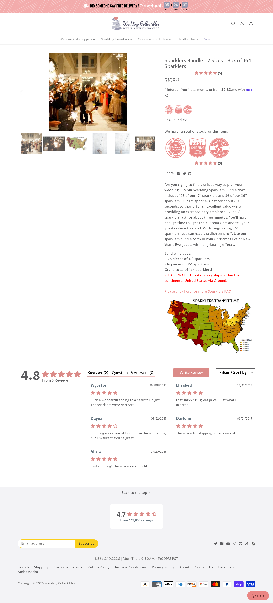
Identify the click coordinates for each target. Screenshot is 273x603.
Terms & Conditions (130, 567)
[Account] (242, 23)
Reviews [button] (98, 372)
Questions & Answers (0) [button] (133, 372)
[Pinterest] (240, 543)
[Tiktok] (247, 543)
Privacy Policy (163, 567)
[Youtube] (228, 543)
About (184, 567)
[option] (88, 92)
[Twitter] (215, 543)
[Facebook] (221, 543)
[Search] (233, 23)
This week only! (150, 5)
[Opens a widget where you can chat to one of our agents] (258, 596)
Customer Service (68, 567)
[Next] (149, 92)
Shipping (41, 567)
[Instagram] (234, 543)
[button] (208, 73)
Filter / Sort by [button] (233, 373)
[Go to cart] (251, 23)
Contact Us (204, 567)
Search (23, 567)
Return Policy (98, 567)
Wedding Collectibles (59, 583)
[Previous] (27, 92)
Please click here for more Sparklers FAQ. (198, 291)
